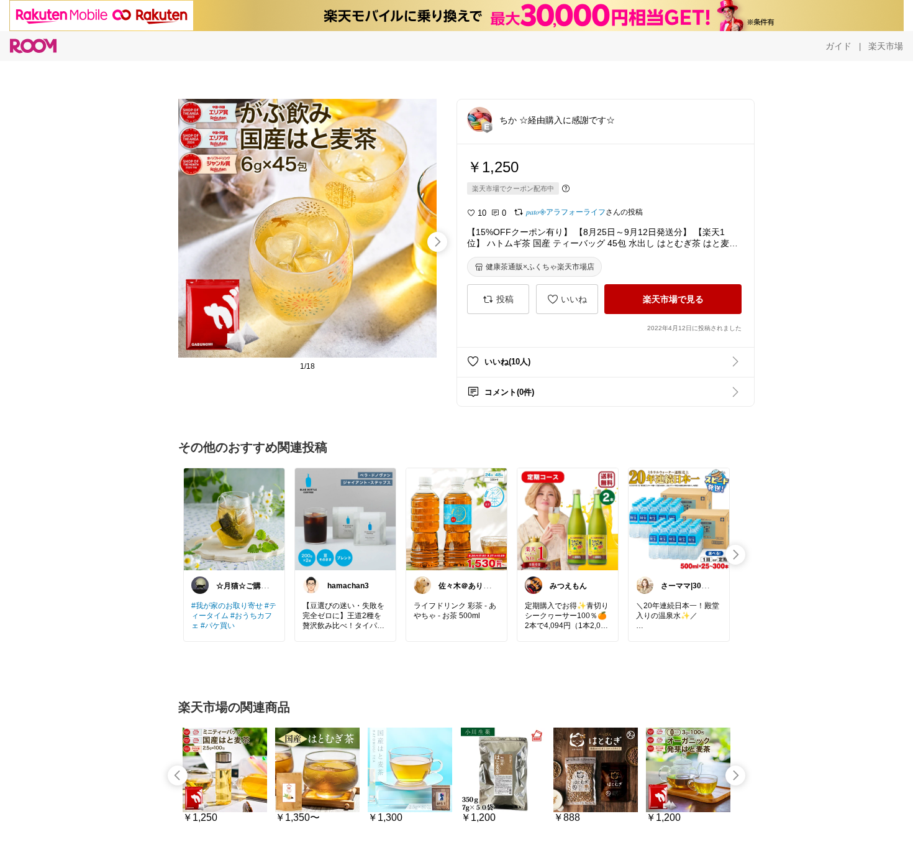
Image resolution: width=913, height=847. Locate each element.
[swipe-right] (437, 242)
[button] (479, 119)
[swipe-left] (178, 775)
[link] (234, 518)
